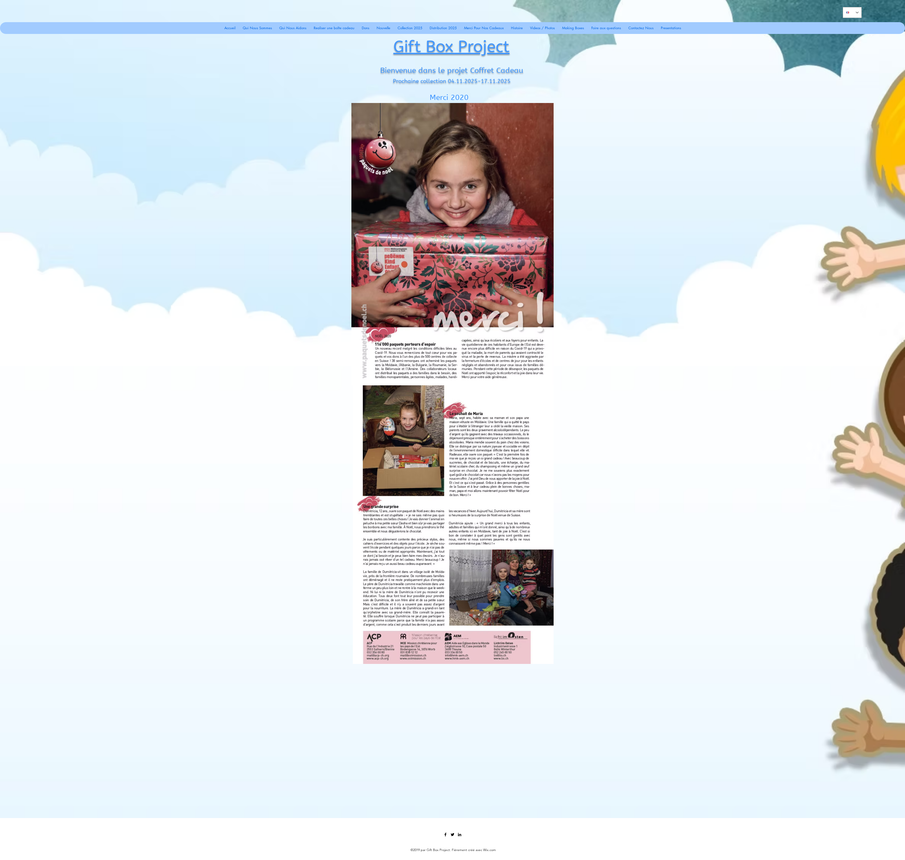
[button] (483, 28)
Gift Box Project (451, 46)
